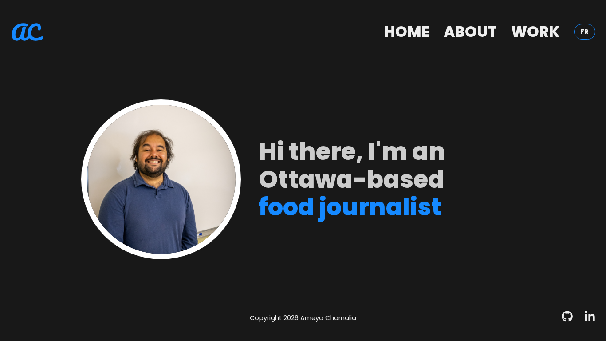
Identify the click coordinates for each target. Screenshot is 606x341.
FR (584, 31)
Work (535, 31)
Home (406, 31)
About (470, 31)
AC (25, 31)
